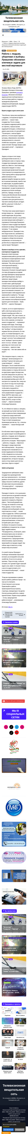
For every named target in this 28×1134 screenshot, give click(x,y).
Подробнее (6, 1126)
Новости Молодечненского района (17, 651)
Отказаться (20, 1130)
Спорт (10, 628)
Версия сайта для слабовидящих (14, 701)
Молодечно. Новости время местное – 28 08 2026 (11, 992)
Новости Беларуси (11, 50)
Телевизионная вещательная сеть (14, 19)
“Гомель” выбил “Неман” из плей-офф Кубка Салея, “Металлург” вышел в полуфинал (14, 686)
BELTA (3, 50)
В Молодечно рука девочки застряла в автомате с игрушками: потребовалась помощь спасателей (13, 663)
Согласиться (8, 1130)
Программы (7, 982)
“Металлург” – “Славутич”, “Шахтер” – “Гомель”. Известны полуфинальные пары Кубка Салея (13, 640)
